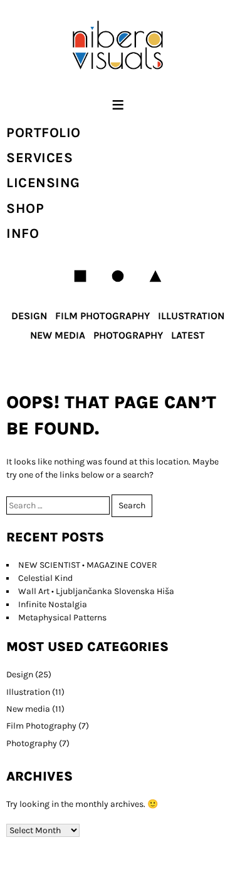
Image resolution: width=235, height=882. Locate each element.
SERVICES (39, 158)
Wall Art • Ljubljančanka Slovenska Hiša (96, 591)
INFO (22, 233)
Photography (128, 335)
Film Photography (102, 316)
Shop (25, 208)
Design (29, 316)
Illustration (191, 316)
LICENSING (43, 183)
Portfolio (43, 133)
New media (57, 335)
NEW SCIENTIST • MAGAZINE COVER (87, 565)
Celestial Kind (45, 578)
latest (188, 335)
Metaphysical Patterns (62, 617)
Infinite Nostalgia (52, 604)
